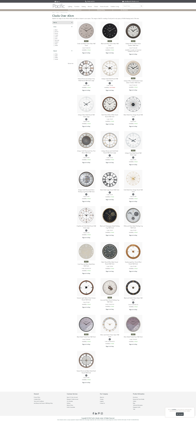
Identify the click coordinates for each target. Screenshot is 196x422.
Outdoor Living (115, 6)
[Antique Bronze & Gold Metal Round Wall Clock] (110, 140)
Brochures (135, 397)
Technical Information (138, 405)
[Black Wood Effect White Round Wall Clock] (110, 251)
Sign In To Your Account (72, 397)
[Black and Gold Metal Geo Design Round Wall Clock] (133, 104)
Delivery (68, 403)
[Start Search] (141, 6)
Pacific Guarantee (71, 407)
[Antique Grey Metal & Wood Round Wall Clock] (86, 68)
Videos (134, 401)
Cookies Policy (37, 399)
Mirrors (90, 6)
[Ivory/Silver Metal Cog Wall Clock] (110, 287)
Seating (84, 6)
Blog (134, 403)
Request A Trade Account (74, 10)
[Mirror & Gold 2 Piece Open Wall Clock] (110, 324)
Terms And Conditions (39, 401)
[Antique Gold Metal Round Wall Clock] (110, 68)
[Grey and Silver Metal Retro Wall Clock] (86, 251)
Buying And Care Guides (138, 399)
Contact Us (102, 403)
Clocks (96, 6)
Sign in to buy (86, 53)
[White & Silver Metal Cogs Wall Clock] (133, 215)
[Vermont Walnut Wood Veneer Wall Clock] (86, 287)
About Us (102, 397)
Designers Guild (136, 407)
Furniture (76, 6)
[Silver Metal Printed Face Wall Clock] (133, 324)
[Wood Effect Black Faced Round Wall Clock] (110, 104)
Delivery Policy (101, 10)
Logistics (102, 401)
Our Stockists (124, 10)
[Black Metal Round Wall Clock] (110, 179)
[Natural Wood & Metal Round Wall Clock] (86, 360)
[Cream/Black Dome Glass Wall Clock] (86, 30)
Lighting (70, 6)
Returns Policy (70, 405)
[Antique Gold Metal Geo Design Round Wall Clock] (133, 179)
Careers (101, 399)
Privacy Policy (37, 397)
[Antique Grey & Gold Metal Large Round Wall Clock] (86, 215)
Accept (181, 414)
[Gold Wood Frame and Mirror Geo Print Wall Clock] (86, 140)
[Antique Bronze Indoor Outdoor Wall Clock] (133, 30)
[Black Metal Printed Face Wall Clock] (86, 324)
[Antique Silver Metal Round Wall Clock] (86, 104)
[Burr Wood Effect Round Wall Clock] (133, 251)
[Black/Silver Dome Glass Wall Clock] (110, 30)
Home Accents (104, 6)
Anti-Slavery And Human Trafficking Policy (43, 403)
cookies (174, 409)
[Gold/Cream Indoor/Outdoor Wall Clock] (133, 68)
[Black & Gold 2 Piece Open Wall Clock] (133, 287)
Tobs (134, 409)
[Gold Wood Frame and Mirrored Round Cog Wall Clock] (86, 179)
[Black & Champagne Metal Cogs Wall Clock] (110, 215)
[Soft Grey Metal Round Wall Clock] (133, 140)
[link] (93, 413)
